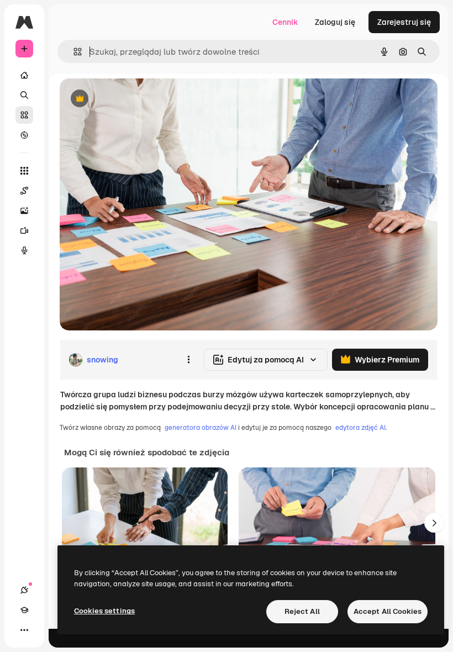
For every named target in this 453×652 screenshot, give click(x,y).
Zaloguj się (335, 22)
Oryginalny (136, 99)
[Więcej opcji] (188, 360)
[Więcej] (24, 630)
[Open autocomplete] (73, 52)
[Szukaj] (24, 95)
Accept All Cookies (388, 611)
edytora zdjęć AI (360, 427)
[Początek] (24, 75)
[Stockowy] (24, 115)
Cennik (285, 22)
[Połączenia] (24, 590)
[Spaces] (24, 190)
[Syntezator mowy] (24, 250)
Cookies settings (104, 611)
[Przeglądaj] (24, 135)
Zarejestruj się (404, 22)
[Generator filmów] (24, 230)
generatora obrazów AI (200, 427)
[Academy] (24, 610)
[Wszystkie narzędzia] (24, 171)
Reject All (302, 611)
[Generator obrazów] (24, 210)
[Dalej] (434, 522)
